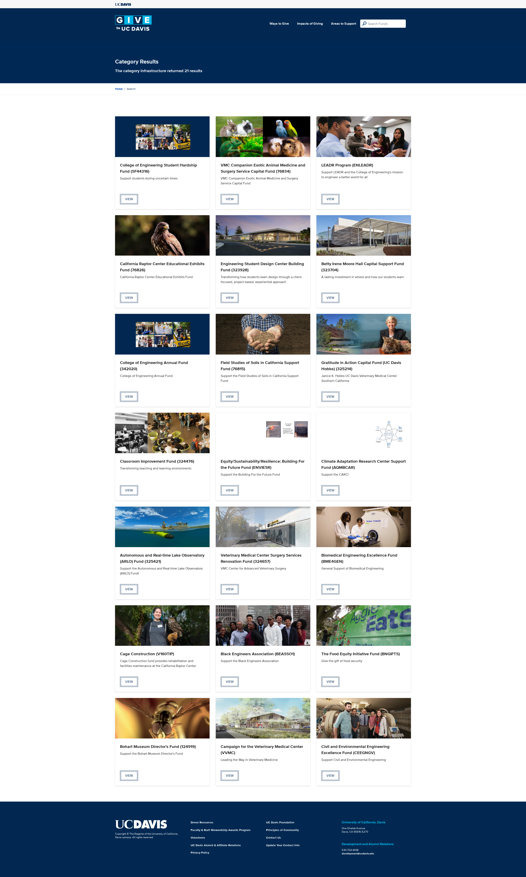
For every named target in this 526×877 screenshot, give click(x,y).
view (129, 199)
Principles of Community (282, 830)
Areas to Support (343, 23)
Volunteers (198, 837)
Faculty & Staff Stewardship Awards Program (220, 830)
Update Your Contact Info (283, 845)
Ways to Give (279, 23)
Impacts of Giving (310, 23)
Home (119, 89)
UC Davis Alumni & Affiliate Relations (216, 845)
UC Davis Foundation (280, 822)
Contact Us (273, 837)
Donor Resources (202, 822)
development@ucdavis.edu (358, 853)
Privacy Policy (200, 852)
